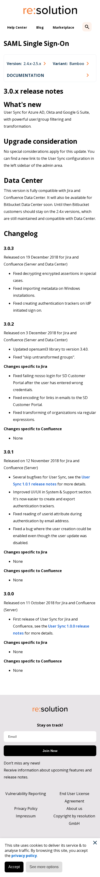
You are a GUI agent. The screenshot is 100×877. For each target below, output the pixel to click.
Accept (14, 867)
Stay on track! (50, 725)
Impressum (26, 816)
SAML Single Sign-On (36, 43)
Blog (40, 27)
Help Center (17, 27)
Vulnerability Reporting (25, 793)
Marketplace (63, 27)
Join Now (50, 751)
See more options (44, 867)
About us (74, 808)
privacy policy (24, 855)
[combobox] (26, 63)
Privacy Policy (25, 808)
